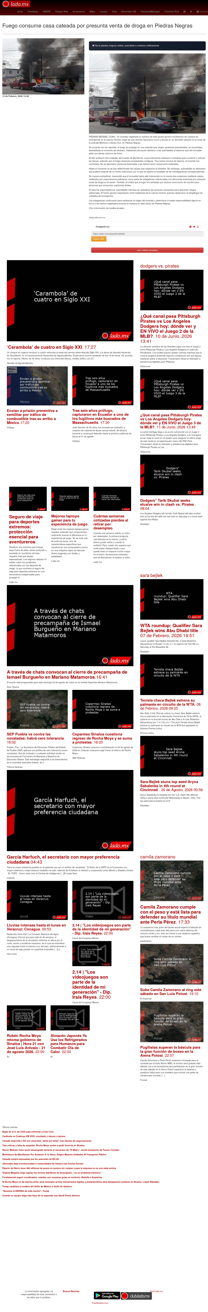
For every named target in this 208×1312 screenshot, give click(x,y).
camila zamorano (157, 856)
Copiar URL (98, 238)
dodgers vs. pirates (159, 265)
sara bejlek (151, 575)
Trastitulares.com (100, 1302)
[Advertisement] (70, 465)
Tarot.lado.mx (156, 1291)
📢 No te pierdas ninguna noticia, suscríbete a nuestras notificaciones (125, 45)
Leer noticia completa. (147, 250)
